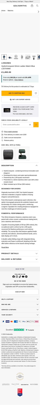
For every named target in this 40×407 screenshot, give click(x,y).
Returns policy (9, 140)
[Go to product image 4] (27, 57)
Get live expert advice (21, 99)
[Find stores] (36, 124)
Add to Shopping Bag (17, 93)
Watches (10, 10)
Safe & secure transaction (12, 137)
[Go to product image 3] (22, 57)
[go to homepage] (20, 6)
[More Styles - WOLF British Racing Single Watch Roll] (8, 153)
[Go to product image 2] (10, 57)
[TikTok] (20, 277)
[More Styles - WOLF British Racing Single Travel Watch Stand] (22, 153)
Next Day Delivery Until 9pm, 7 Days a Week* (20, 1)
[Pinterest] (26, 277)
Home (3, 10)
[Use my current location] (30, 124)
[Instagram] (16, 277)
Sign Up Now (20, 292)
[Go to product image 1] (4, 57)
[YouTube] (23, 277)
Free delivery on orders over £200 (15, 134)
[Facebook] (13, 277)
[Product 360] (16, 57)
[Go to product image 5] (33, 57)
